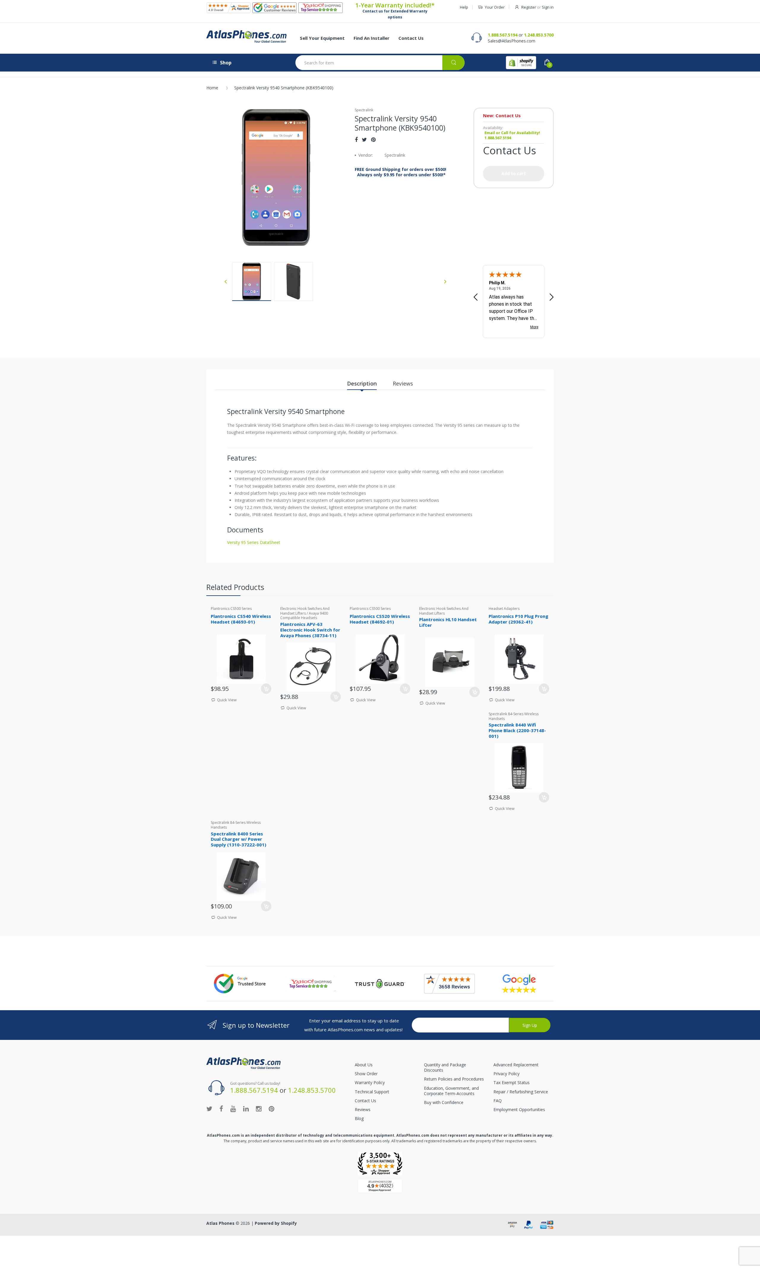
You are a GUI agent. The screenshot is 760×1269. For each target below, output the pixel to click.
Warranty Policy (370, 1082)
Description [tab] (362, 383)
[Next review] (551, 297)
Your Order (495, 7)
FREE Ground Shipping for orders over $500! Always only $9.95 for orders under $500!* (400, 172)
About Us (364, 1064)
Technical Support (372, 1091)
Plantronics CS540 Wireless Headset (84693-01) (241, 619)
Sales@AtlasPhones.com (511, 41)
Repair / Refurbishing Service (520, 1091)
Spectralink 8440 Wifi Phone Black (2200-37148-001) (517, 730)
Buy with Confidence (443, 1102)
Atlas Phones (220, 1223)
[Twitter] (364, 139)
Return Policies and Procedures (454, 1079)
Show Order (366, 1073)
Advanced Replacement (516, 1064)
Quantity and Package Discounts (445, 1067)
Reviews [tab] (403, 383)
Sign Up (529, 1025)
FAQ (497, 1100)
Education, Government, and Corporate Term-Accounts (451, 1090)
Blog (359, 1118)
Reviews (362, 1109)
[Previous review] (475, 297)
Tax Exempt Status (511, 1082)
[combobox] (380, 62)
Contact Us (365, 1100)
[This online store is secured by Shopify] (521, 62)
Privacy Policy (506, 1073)
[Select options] (266, 688)
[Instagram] (259, 1108)
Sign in (548, 7)
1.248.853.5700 (539, 35)
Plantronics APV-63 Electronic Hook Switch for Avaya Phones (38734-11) (310, 629)
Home (212, 88)
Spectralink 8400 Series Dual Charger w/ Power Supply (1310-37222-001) (238, 839)
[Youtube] (233, 1108)
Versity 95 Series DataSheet (253, 542)
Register (528, 7)
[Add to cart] (405, 688)
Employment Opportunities (519, 1109)
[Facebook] (356, 139)
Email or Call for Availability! (512, 132)
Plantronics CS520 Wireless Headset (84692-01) (380, 619)
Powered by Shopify (276, 1223)
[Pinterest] (373, 139)
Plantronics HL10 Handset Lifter (448, 622)
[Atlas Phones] (246, 36)
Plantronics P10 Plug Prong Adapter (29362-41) (518, 619)
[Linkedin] (246, 1108)
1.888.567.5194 (502, 35)
